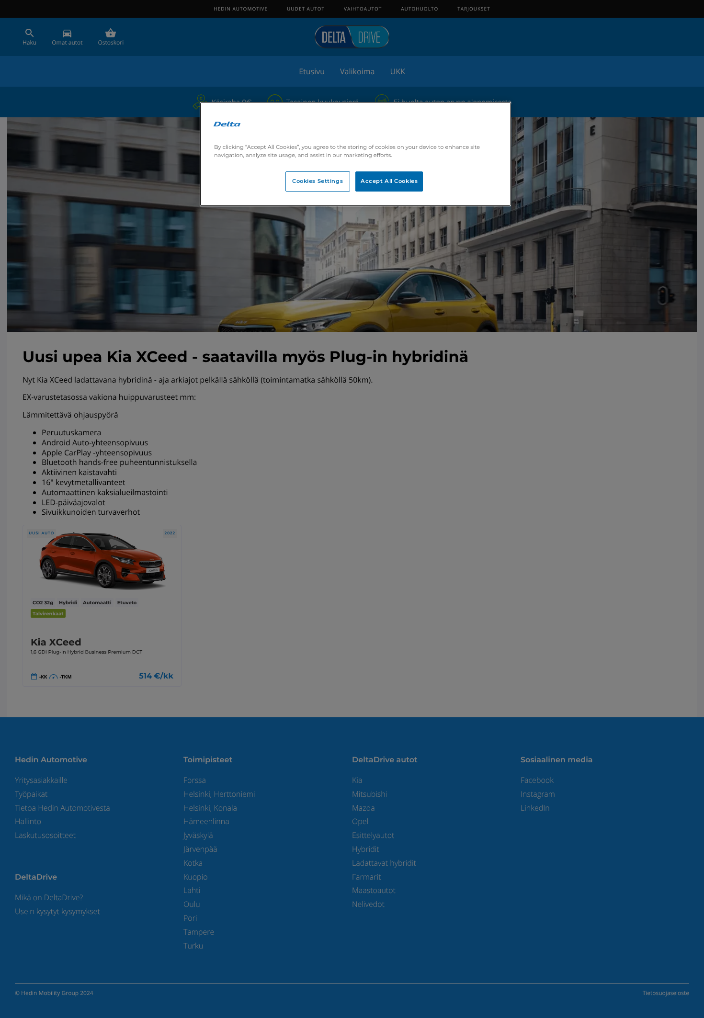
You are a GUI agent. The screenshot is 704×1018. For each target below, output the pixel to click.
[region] (355, 154)
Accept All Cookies (389, 181)
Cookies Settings (317, 181)
